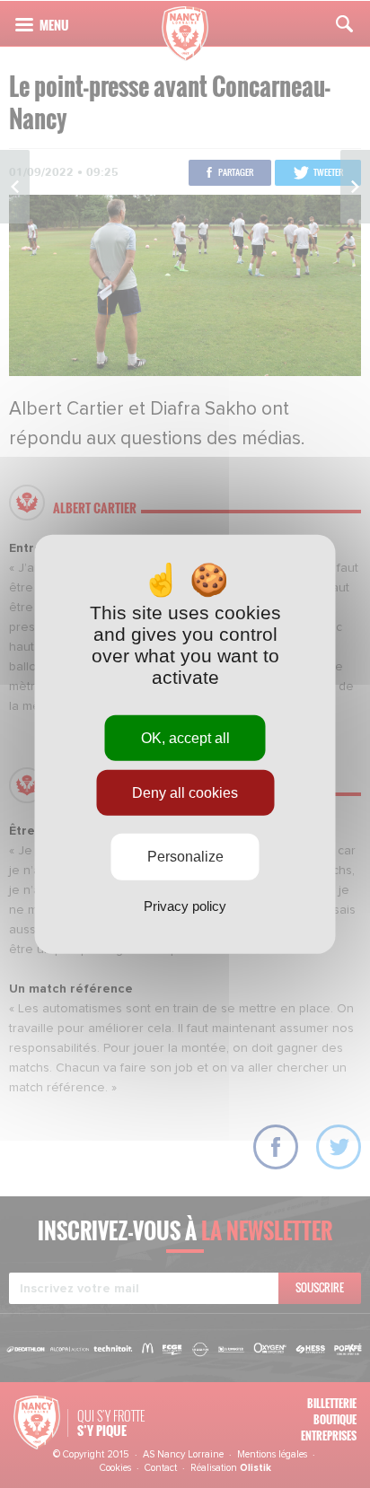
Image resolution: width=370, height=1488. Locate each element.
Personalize (185, 856)
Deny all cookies (185, 793)
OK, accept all (185, 738)
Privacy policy (185, 905)
